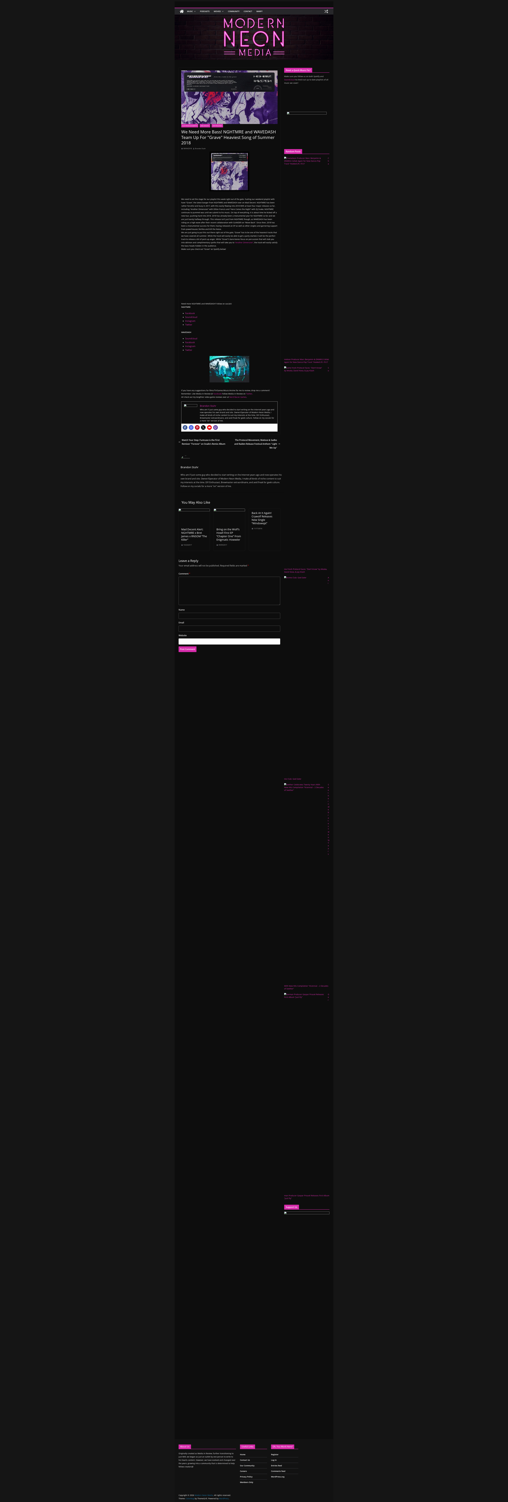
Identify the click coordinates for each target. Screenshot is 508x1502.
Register (274, 1454)
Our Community (247, 1465)
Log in (274, 1460)
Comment (184, 573)
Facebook (190, 313)
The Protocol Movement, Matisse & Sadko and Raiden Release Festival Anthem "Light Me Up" (255, 444)
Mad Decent (205, 126)
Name (182, 609)
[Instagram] (191, 427)
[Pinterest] (197, 427)
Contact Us (245, 1460)
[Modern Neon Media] (182, 11)
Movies (217, 11)
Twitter (188, 324)
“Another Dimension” (244, 242)
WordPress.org (277, 1476)
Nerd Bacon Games (237, 397)
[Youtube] (209, 427)
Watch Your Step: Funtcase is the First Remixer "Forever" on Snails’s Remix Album (203, 442)
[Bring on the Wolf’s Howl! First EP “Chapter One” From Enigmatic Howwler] (229, 510)
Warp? (259, 11)
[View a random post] (326, 11)
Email (181, 622)
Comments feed (278, 1471)
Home (242, 1454)
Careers (243, 1471)
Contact (248, 11)
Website (183, 635)
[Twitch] (215, 427)
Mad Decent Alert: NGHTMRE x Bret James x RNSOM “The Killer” (194, 534)
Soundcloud (191, 317)
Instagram (190, 320)
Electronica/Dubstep (189, 126)
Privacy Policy (246, 1476)
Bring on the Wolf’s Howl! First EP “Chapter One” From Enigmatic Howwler (228, 534)
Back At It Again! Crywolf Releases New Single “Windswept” (262, 518)
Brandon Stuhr (200, 148)
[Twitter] (203, 427)
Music (190, 11)
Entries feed (276, 1465)
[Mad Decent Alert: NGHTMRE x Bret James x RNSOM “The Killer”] (194, 510)
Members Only (246, 1482)
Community (233, 11)
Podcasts (205, 11)
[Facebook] (185, 427)
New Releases (217, 126)
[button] (194, 11)
